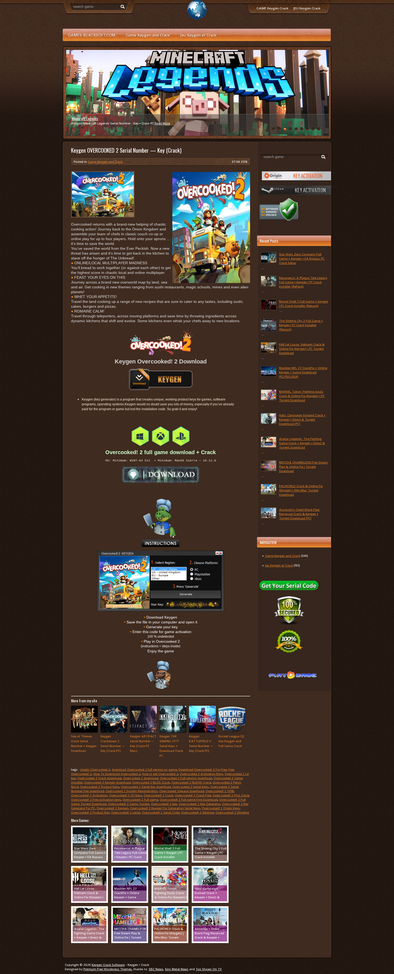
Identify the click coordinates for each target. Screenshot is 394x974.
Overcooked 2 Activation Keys (201, 774)
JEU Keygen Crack (306, 8)
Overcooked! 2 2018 (220, 791)
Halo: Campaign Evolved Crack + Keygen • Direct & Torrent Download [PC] (302, 419)
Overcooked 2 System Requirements (132, 791)
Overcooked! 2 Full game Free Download (189, 799)
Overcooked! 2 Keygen (112, 808)
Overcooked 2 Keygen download (107, 782)
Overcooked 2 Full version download (186, 778)
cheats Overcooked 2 (95, 769)
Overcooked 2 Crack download (99, 778)
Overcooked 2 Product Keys (99, 787)
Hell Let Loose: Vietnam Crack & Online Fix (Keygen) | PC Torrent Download (302, 348)
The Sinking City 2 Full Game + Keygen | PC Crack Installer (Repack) (301, 325)
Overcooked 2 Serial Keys (190, 787)
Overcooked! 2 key (164, 804)
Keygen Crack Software (108, 965)
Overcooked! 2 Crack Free (193, 795)
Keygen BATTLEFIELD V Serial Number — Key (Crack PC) (201, 743)
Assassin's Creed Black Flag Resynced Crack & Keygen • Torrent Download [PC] (299, 514)
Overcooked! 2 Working (232, 812)
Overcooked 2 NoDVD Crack (191, 782)
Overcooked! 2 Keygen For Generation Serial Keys (165, 808)
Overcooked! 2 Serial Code (160, 812)
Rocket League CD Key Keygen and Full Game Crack (231, 741)
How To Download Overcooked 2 (116, 774)
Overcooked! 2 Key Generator (199, 804)
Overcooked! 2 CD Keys (125, 795)
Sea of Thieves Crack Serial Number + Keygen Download (83, 743)
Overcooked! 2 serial (125, 812)
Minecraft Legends (85, 118)
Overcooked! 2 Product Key (90, 812)
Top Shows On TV (209, 969)
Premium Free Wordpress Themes (107, 969)
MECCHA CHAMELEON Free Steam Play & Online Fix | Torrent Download (303, 466)
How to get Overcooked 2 (160, 774)
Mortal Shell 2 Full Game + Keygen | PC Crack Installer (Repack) (303, 303)
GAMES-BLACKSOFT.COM (91, 35)
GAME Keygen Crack (272, 8)
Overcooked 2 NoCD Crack (151, 782)
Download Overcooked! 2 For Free (203, 769)
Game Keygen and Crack (148, 35)
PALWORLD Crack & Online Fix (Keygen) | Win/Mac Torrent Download (301, 490)
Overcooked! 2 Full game (140, 799)
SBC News (156, 969)
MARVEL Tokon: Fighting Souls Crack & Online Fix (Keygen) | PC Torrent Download (302, 395)
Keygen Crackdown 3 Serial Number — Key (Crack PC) (113, 743)
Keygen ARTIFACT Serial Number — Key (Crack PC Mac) (143, 743)
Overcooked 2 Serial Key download (146, 787)
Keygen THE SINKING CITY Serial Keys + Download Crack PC (171, 746)
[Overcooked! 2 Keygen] (160, 379)
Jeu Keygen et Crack (198, 35)
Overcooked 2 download (140, 778)
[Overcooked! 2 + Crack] (160, 474)
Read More (162, 123)
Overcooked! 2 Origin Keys (221, 808)
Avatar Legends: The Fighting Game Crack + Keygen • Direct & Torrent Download (302, 443)
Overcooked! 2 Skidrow (197, 812)
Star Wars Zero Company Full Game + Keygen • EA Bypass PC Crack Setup (301, 258)
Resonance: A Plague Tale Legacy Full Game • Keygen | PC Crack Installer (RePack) (303, 282)
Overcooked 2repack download (181, 791)
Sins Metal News (176, 969)
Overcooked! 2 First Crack (231, 795)
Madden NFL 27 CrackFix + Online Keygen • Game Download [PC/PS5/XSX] (303, 372)
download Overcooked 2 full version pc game (144, 769)
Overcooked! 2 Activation (89, 795)
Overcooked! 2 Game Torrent (128, 804)
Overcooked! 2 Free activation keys (96, 799)
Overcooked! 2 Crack (158, 795)
